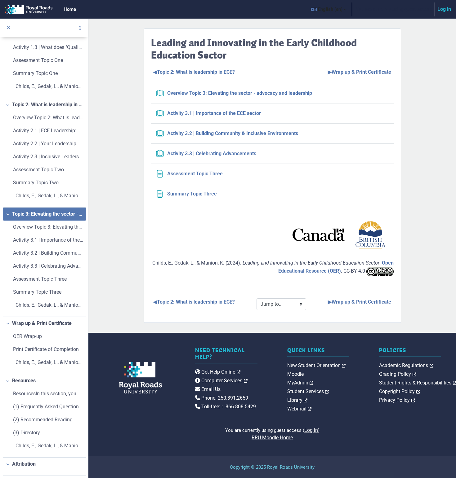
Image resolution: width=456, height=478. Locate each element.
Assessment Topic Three (40, 279)
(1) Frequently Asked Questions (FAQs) (48, 407)
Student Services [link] (308, 391)
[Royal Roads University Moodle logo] (134, 377)
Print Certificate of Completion (46, 349)
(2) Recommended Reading (43, 420)
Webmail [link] (299, 409)
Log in (444, 9)
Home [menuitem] (70, 9)
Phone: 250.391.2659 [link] (224, 398)
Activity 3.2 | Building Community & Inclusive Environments (48, 253)
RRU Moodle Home (272, 438)
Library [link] (297, 400)
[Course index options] (80, 27)
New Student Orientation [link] (316, 365)
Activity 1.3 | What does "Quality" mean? (48, 47)
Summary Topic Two (36, 183)
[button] (329, 9)
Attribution (24, 464)
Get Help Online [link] (220, 372)
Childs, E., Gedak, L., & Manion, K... (48, 86)
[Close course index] (9, 28)
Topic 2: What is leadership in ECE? (47, 104)
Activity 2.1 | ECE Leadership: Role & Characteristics (48, 131)
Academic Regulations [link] (406, 365)
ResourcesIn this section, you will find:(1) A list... (48, 394)
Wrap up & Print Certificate (42, 323)
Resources (24, 381)
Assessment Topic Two (38, 170)
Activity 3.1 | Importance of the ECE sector (48, 240)
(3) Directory (26, 433)
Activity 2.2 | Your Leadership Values (48, 144)
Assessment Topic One (38, 60)
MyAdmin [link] (300, 383)
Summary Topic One (35, 73)
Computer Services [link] (224, 381)
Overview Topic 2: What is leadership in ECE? (48, 118)
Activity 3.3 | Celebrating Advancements (48, 266)
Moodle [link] (295, 374)
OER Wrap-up (27, 336)
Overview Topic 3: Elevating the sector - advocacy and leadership (48, 227)
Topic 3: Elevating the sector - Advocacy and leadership (47, 214)
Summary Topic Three (37, 292)
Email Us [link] (210, 389)
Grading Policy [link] (397, 374)
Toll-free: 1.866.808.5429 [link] (228, 407)
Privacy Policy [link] (397, 400)
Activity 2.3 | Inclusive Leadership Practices (48, 157)
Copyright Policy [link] (399, 391)
